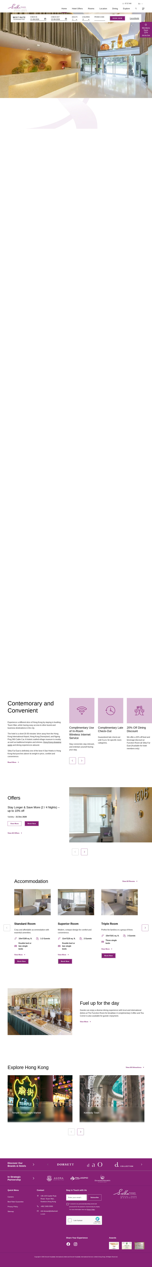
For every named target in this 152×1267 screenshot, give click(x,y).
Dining (115, 8)
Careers (11, 1197)
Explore (126, 8)
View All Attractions (133, 1067)
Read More (12, 762)
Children (86, 17)
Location (103, 8)
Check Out (55, 17)
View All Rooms (128, 881)
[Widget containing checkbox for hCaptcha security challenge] (84, 1220)
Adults (74, 17)
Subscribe (94, 1197)
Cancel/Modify (134, 18)
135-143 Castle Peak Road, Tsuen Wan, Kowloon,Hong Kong (48, 1199)
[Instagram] (75, 1244)
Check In (33, 17)
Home (64, 8)
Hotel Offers (77, 8)
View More (14, 823)
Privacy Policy (13, 1206)
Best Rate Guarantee (16, 1202)
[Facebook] (68, 1244)
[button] (72, 760)
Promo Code (99, 17)
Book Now (117, 18)
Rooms (91, 8)
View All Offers (13, 833)
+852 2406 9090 (47, 1206)
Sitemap (11, 1211)
